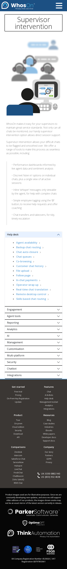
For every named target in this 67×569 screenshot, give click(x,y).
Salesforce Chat (18, 459)
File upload (22, 270)
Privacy (49, 462)
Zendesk (18, 452)
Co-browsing (23, 261)
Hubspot (18, 465)
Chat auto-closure (27, 252)
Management (15, 342)
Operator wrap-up (27, 285)
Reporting (13, 322)
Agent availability (26, 242)
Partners (49, 455)
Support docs (49, 440)
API (18, 437)
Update (18, 402)
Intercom (18, 455)
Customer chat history (30, 266)
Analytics (12, 329)
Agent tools (14, 316)
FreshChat (18, 472)
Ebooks (49, 430)
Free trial (18, 391)
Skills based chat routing (31, 299)
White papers (49, 434)
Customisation (15, 349)
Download (18, 434)
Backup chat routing (28, 247)
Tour (18, 420)
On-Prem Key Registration (18, 398)
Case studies (49, 423)
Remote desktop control (31, 294)
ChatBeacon (18, 476)
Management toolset (49, 402)
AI (8, 335)
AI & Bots (49, 395)
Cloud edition (18, 427)
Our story (49, 452)
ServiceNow (18, 462)
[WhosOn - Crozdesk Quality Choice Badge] (27, 550)
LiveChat (18, 469)
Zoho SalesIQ (18, 479)
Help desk (13, 234)
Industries (49, 427)
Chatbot (12, 368)
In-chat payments (27, 280)
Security (11, 362)
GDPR (48, 459)
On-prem (18, 423)
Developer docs (49, 437)
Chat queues (24, 256)
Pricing (18, 395)
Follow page (23, 275)
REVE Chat (18, 483)
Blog (49, 420)
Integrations (14, 375)
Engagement (14, 309)
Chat (49, 391)
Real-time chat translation (32, 289)
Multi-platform (15, 355)
